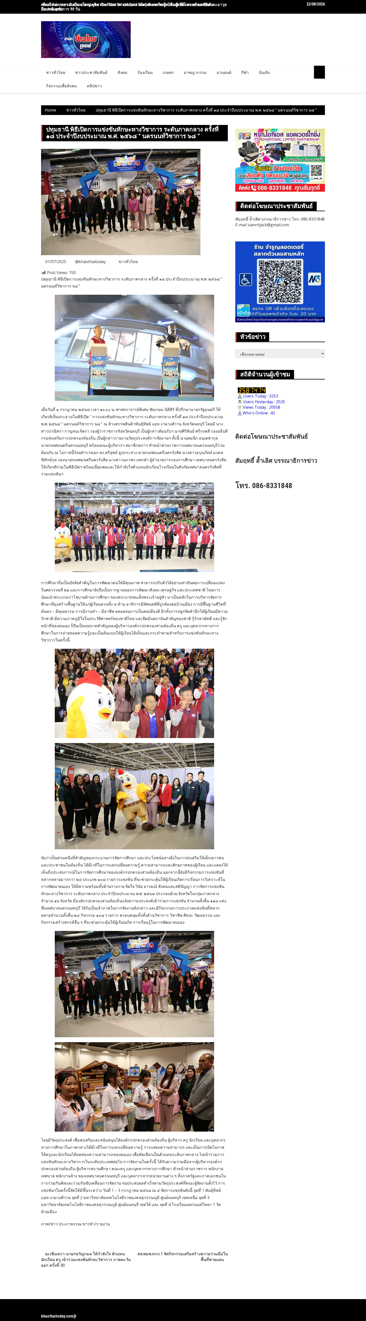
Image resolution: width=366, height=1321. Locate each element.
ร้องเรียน (145, 72)
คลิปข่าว (94, 86)
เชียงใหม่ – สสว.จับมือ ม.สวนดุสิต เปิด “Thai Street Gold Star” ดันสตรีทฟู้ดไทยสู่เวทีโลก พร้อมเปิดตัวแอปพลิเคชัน (127, 6)
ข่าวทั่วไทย (55, 72)
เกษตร (168, 72)
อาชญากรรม (195, 72)
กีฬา (245, 72)
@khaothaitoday (90, 261)
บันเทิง (264, 72)
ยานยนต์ (224, 72)
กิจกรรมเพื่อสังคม (61, 86)
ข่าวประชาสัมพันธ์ (91, 72)
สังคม (122, 72)
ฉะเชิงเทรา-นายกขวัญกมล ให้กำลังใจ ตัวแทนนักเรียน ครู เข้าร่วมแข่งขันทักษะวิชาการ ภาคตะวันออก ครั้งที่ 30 (86, 1259)
